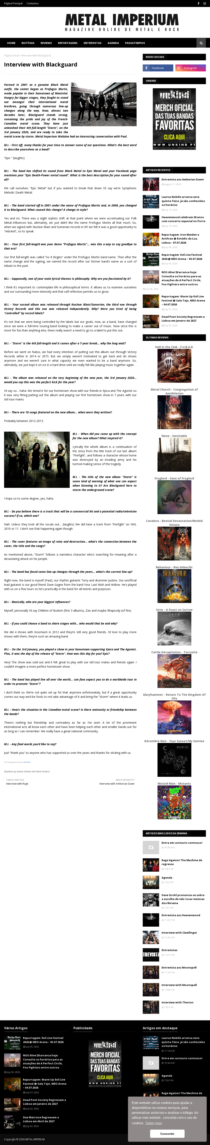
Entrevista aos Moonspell (179, 967)
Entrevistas (169, 950)
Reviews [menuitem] (46, 43)
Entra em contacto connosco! (182, 843)
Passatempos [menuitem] (135, 43)
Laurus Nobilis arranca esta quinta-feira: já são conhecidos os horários (183, 201)
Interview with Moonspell (179, 985)
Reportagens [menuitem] (68, 43)
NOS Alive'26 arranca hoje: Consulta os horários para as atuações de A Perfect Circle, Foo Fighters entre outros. (181, 278)
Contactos (33, 3)
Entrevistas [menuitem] (93, 43)
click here (26, 762)
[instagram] (204, 3)
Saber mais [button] (153, 1123)
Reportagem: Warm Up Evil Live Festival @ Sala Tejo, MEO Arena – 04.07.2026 (183, 300)
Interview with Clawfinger (179, 932)
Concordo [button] (167, 1133)
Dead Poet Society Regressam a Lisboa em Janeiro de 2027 (183, 319)
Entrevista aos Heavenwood (181, 915)
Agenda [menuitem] (113, 43)
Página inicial (11, 55)
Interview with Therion (177, 1002)
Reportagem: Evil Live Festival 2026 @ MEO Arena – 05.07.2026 (182, 257)
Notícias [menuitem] (28, 43)
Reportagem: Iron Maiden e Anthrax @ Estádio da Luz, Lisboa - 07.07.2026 (180, 238)
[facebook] (198, 3)
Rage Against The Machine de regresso (182, 862)
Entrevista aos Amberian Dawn (183, 179)
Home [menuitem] (11, 43)
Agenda (167, 877)
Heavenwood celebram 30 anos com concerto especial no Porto (183, 219)
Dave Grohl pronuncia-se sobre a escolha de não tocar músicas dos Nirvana (183, 899)
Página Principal (13, 3)
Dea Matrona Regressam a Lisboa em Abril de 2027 (41, 1119)
